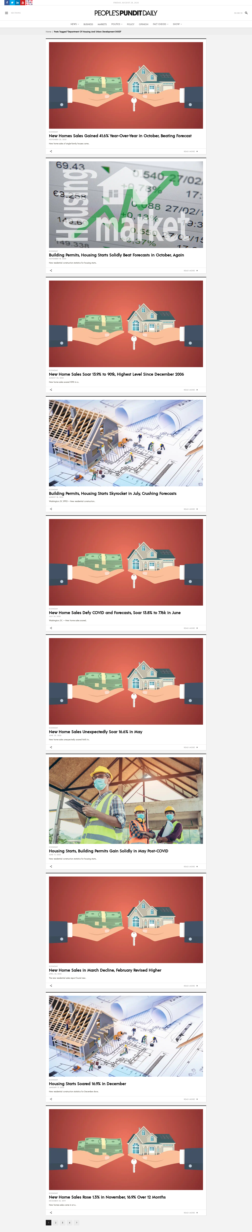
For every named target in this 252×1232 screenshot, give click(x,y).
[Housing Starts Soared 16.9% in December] (126, 1036)
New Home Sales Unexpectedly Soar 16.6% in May (95, 731)
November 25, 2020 (57, 139)
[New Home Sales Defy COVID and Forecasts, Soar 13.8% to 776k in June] (126, 562)
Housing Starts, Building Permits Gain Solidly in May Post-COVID (108, 850)
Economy (53, 132)
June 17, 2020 (55, 855)
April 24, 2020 (55, 974)
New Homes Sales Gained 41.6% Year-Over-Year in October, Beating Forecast (120, 135)
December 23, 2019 (57, 1201)
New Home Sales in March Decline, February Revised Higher (105, 970)
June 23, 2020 (55, 735)
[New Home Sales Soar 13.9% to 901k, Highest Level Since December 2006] (126, 324)
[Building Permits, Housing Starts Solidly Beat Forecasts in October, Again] (126, 204)
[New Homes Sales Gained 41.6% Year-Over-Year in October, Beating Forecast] (126, 85)
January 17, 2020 (56, 1087)
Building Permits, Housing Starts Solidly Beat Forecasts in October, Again (116, 254)
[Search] (245, 13)
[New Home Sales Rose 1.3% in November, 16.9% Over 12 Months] (126, 1149)
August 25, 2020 (56, 378)
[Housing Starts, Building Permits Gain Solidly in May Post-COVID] (126, 800)
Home (48, 31)
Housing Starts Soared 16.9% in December (87, 1083)
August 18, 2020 (56, 497)
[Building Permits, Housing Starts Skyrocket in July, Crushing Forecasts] (126, 443)
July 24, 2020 (55, 616)
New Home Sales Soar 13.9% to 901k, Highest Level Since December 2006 (116, 374)
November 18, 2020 (57, 259)
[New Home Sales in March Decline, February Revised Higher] (126, 920)
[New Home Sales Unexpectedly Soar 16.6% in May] (126, 681)
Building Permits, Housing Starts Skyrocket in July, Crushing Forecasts (112, 493)
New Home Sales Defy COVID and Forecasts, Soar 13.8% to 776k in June (115, 612)
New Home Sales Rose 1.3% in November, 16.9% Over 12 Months (107, 1196)
